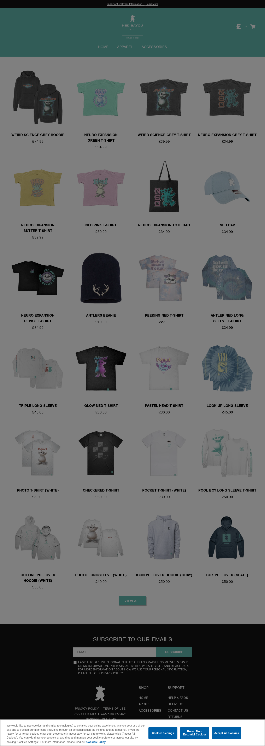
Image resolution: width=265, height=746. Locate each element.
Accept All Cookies (226, 733)
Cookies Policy (96, 741)
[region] (132, 732)
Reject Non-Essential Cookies (194, 733)
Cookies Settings (163, 733)
